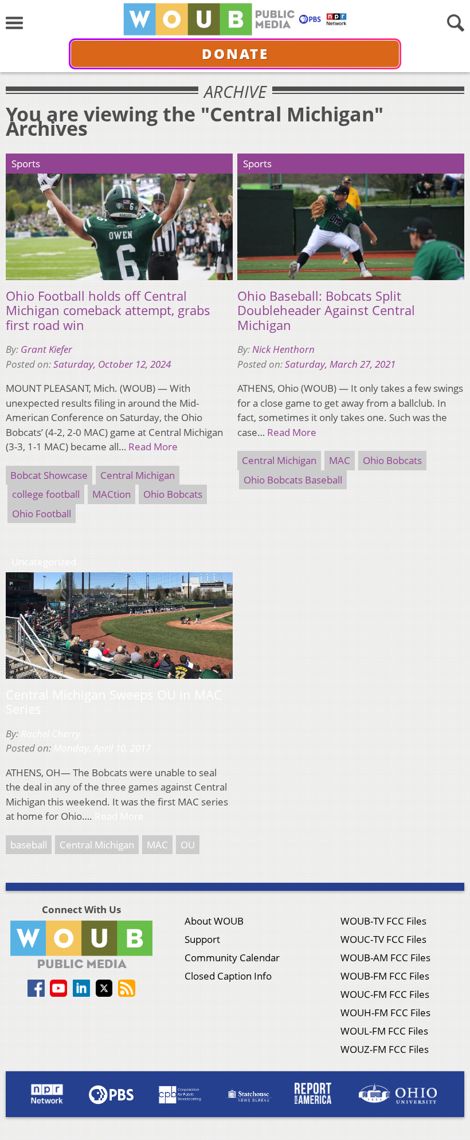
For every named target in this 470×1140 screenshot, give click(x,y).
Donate (235, 53)
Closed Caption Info (228, 975)
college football (46, 494)
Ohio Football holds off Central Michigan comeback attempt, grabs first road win (108, 311)
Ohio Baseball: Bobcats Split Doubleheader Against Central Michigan (326, 311)
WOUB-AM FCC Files (385, 957)
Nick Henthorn (283, 349)
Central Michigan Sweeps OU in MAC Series (114, 702)
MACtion (111, 494)
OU (188, 844)
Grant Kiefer (46, 349)
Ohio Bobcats (172, 494)
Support (202, 939)
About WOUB (214, 920)
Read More (153, 446)
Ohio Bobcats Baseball (293, 479)
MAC (339, 460)
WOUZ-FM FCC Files (384, 1049)
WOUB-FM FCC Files (384, 975)
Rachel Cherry (50, 733)
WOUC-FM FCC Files (384, 994)
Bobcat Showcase (49, 475)
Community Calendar (232, 957)
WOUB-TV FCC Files (383, 920)
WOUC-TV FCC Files (383, 939)
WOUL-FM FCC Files (384, 1030)
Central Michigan (137, 475)
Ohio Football (41, 513)
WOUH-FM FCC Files (385, 1012)
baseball (28, 844)
